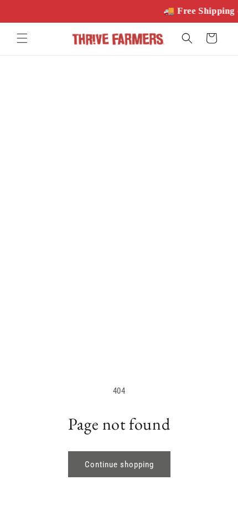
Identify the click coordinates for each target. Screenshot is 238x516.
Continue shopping (119, 464)
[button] (22, 38)
